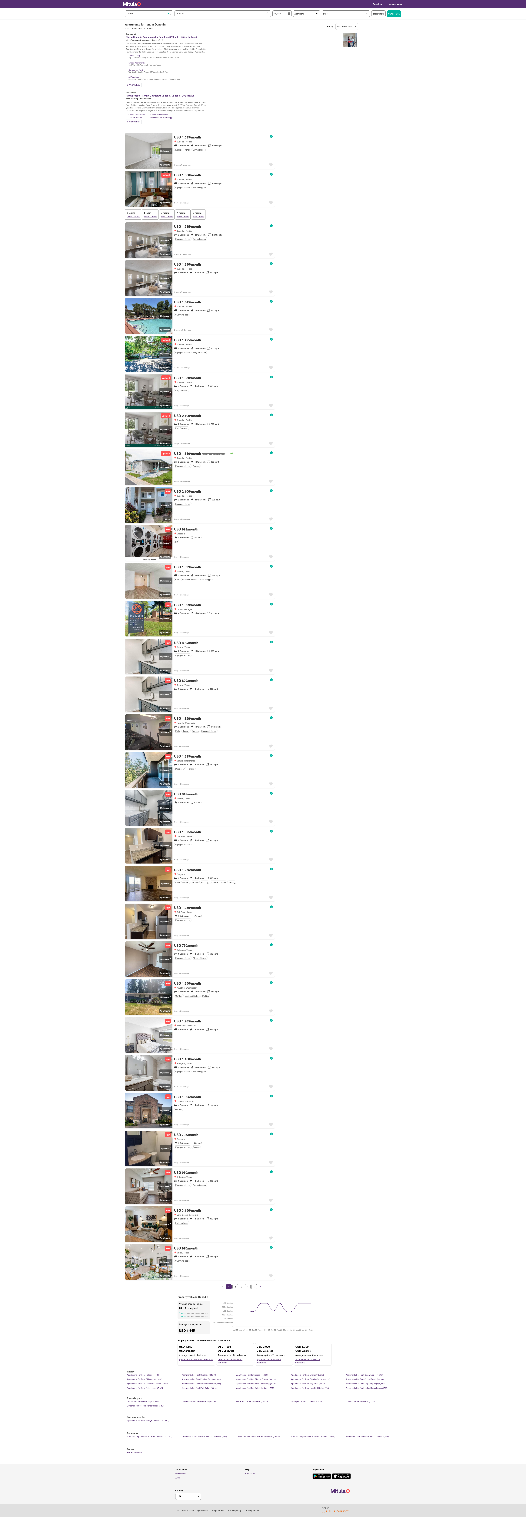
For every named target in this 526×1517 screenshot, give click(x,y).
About (177, 1477)
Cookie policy (234, 1510)
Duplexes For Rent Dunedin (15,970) (252, 1401)
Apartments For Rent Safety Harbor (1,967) (255, 1388)
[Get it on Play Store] (321, 1476)
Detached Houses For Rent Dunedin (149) (145, 1405)
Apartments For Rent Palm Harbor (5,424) (145, 1388)
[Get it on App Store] (341, 1476)
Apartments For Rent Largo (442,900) (252, 1374)
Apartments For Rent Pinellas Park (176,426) (201, 1379)
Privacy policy (252, 1510)
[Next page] (260, 1286)
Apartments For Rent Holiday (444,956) (144, 1374)
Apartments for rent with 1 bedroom (196, 1359)
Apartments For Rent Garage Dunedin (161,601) (148, 1420)
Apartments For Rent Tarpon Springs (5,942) (365, 1383)
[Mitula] (132, 4)
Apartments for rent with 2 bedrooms (230, 1361)
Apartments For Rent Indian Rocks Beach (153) (366, 1388)
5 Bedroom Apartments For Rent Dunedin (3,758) (367, 1436)
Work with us (180, 1473)
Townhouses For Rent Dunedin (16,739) (199, 1401)
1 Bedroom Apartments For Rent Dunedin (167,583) (204, 1436)
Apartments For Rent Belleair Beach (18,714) (201, 1383)
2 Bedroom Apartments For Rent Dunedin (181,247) (149, 1436)
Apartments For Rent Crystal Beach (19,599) (365, 1379)
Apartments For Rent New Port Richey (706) (310, 1388)
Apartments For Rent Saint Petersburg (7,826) (256, 1383)
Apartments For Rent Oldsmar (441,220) (144, 1379)
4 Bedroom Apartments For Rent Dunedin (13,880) (313, 1436)
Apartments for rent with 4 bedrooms (307, 1361)
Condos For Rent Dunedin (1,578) (360, 1401)
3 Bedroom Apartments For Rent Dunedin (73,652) (258, 1436)
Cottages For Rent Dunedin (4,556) (306, 1401)
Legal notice (218, 1510)
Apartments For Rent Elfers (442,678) (307, 1374)
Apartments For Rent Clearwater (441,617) (364, 1374)
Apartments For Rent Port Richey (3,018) (199, 1388)
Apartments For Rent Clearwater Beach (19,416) (148, 1383)
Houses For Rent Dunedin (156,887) (143, 1401)
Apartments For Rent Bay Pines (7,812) (308, 1383)
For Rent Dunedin (134, 1452)
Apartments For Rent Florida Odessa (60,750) (256, 1379)
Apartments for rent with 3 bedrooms (269, 1361)
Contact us (250, 1473)
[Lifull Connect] (335, 1512)
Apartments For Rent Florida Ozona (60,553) (310, 1379)
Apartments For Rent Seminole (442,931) (200, 1374)
